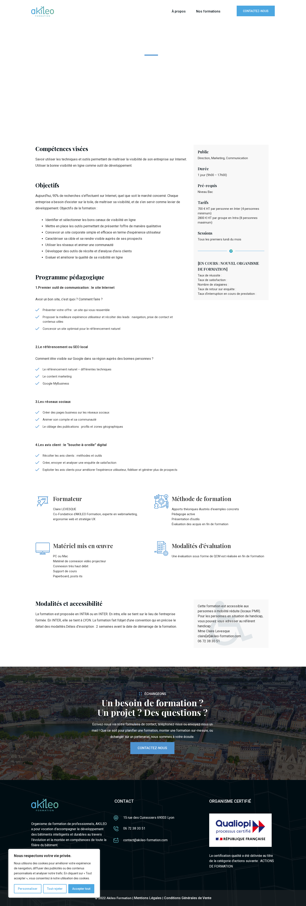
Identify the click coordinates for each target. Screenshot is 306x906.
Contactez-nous (256, 11)
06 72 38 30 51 (134, 828)
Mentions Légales (148, 898)
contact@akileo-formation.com (145, 840)
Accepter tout (81, 888)
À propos (179, 11)
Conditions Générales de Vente (187, 898)
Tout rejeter (55, 888)
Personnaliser (27, 888)
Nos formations (208, 11)
